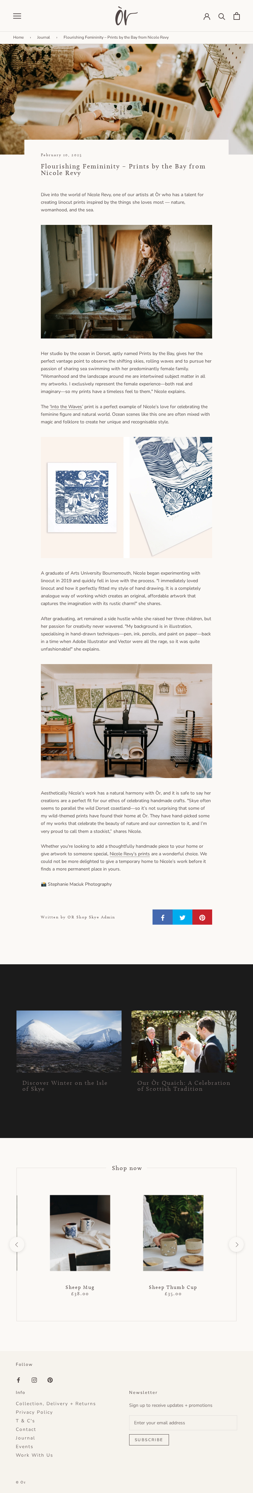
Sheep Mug (80, 1287)
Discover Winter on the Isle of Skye (65, 1085)
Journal (43, 37)
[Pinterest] (50, 1379)
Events (25, 1446)
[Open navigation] (17, 16)
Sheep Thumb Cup (173, 1287)
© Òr (21, 1482)
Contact (26, 1429)
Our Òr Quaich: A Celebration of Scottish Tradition (184, 1085)
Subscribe (149, 1439)
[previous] (16, 1244)
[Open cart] (237, 16)
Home (18, 37)
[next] (236, 1244)
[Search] (221, 16)
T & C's (25, 1421)
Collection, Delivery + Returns (56, 1404)
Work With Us (34, 1455)
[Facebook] (18, 1379)
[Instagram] (34, 1379)
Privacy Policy (34, 1412)
